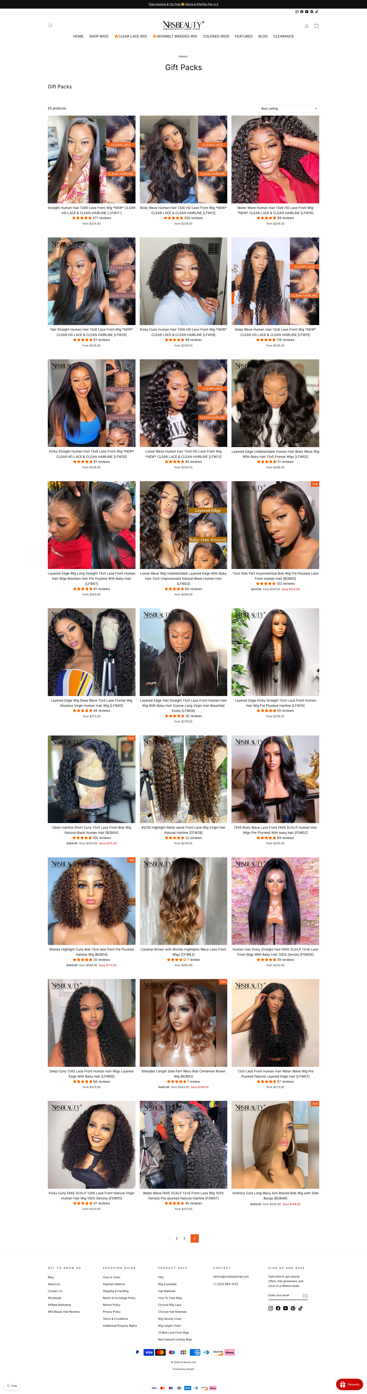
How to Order (111, 1277)
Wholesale (54, 1297)
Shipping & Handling (116, 1291)
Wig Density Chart (169, 1318)
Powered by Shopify (183, 1369)
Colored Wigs (216, 36)
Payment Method (114, 1284)
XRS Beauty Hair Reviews (64, 1311)
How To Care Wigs (170, 1297)
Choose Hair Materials (172, 1311)
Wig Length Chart (169, 1325)
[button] (82, 218)
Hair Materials (167, 1291)
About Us (54, 1284)
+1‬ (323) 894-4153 (225, 1284)
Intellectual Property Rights (120, 1325)
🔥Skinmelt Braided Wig (175, 36)
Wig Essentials (167, 1284)
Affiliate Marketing (59, 1304)
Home (78, 36)
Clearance (283, 36)
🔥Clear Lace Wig (130, 36)
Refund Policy (111, 1304)
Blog (263, 36)
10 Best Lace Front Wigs (173, 1332)
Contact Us (55, 1291)
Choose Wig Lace (169, 1304)
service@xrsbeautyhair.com (231, 1276)
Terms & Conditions (115, 1318)
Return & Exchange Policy (119, 1297)
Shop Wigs (98, 36)
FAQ (160, 1277)
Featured (244, 36)
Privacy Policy (112, 1311)
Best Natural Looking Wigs (175, 1339)
